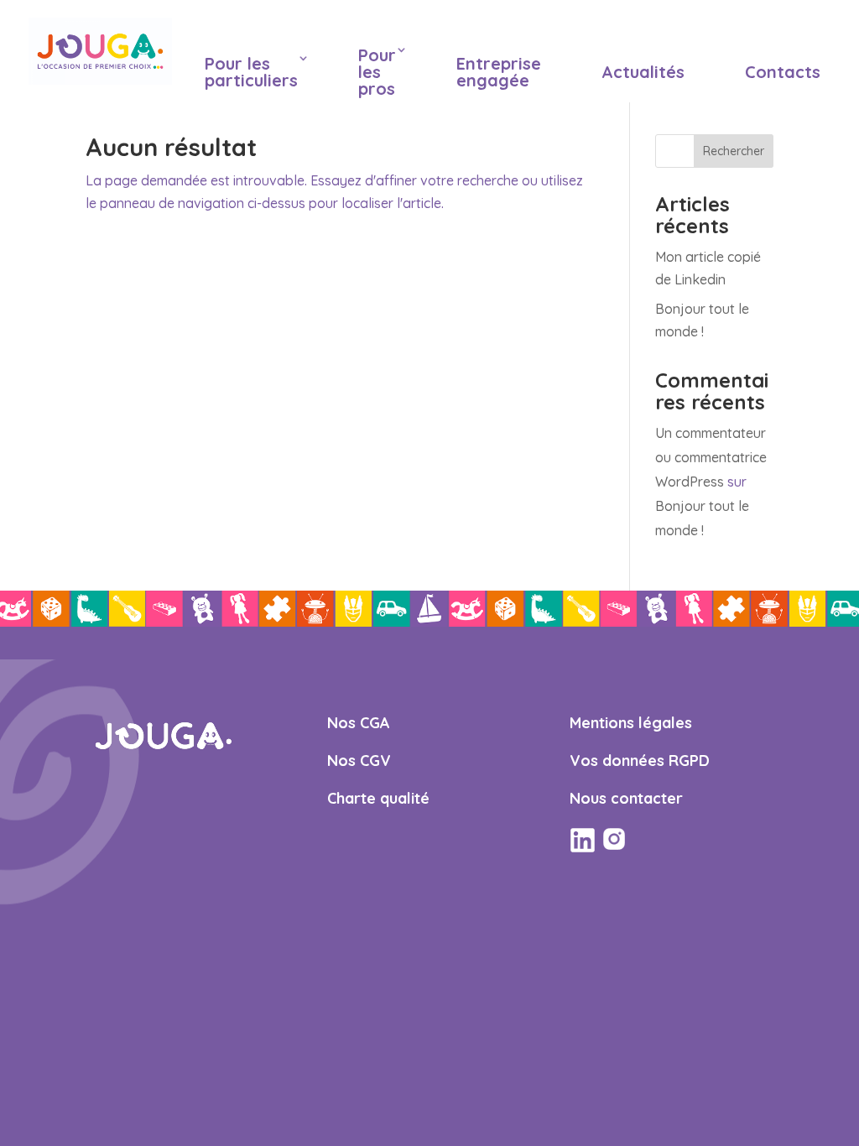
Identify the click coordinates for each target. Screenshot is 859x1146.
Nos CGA (358, 722)
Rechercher (733, 151)
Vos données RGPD (640, 760)
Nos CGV (359, 760)
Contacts (782, 71)
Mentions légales (631, 722)
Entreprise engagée (498, 72)
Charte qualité (378, 798)
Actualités (643, 71)
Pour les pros (377, 71)
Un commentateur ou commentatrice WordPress (711, 457)
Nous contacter (626, 798)
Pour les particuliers (251, 72)
